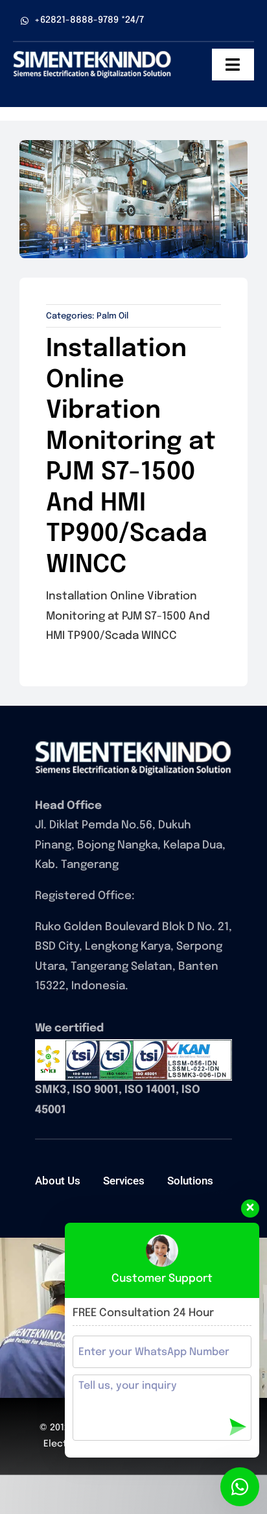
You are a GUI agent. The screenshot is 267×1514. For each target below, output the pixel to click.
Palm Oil (112, 316)
